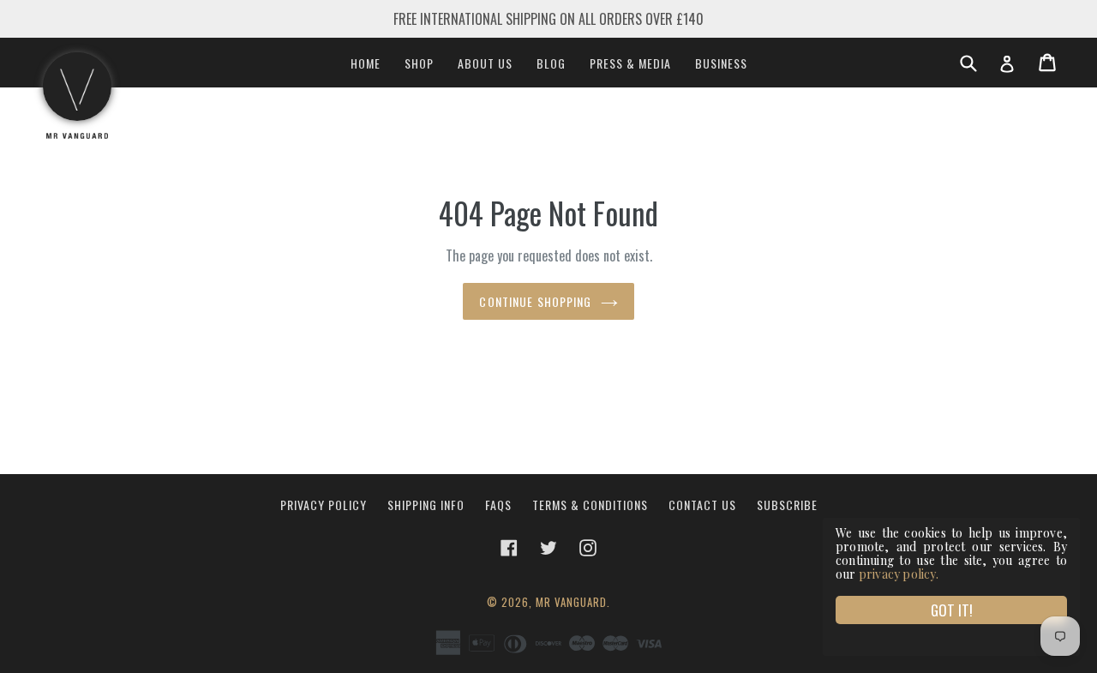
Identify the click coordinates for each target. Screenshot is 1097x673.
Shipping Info (426, 505)
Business (721, 63)
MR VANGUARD (571, 601)
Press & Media (630, 63)
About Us (485, 63)
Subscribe (787, 505)
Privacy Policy (323, 505)
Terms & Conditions (590, 505)
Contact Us (702, 505)
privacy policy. (898, 574)
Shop (419, 63)
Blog (551, 63)
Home (366, 63)
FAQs (498, 505)
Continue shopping (535, 301)
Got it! (952, 610)
